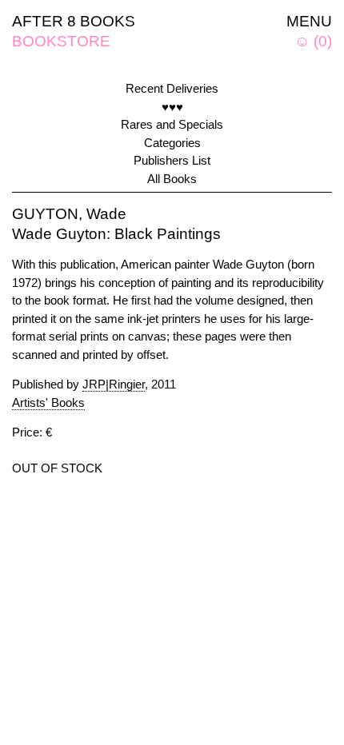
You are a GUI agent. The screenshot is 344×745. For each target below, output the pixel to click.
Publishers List (172, 160)
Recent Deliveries (172, 88)
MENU (309, 21)
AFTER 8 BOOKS (73, 21)
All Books (172, 178)
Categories (172, 142)
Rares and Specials (172, 124)
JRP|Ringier (113, 384)
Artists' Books (48, 402)
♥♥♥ (172, 107)
